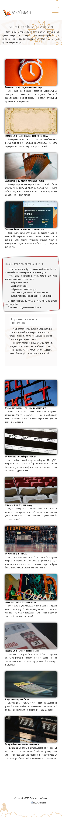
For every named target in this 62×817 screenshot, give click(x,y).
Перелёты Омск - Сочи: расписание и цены (22, 650)
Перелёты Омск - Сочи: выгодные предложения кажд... (26, 135)
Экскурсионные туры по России (17, 699)
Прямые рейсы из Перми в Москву (18, 505)
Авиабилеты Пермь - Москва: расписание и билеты (25, 180)
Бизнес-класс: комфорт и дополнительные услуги (23, 87)
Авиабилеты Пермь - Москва (16, 553)
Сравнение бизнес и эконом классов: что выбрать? (24, 229)
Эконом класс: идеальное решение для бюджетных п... (26, 407)
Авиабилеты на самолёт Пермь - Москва (20, 456)
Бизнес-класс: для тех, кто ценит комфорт (20, 602)
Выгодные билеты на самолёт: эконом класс (22, 744)
